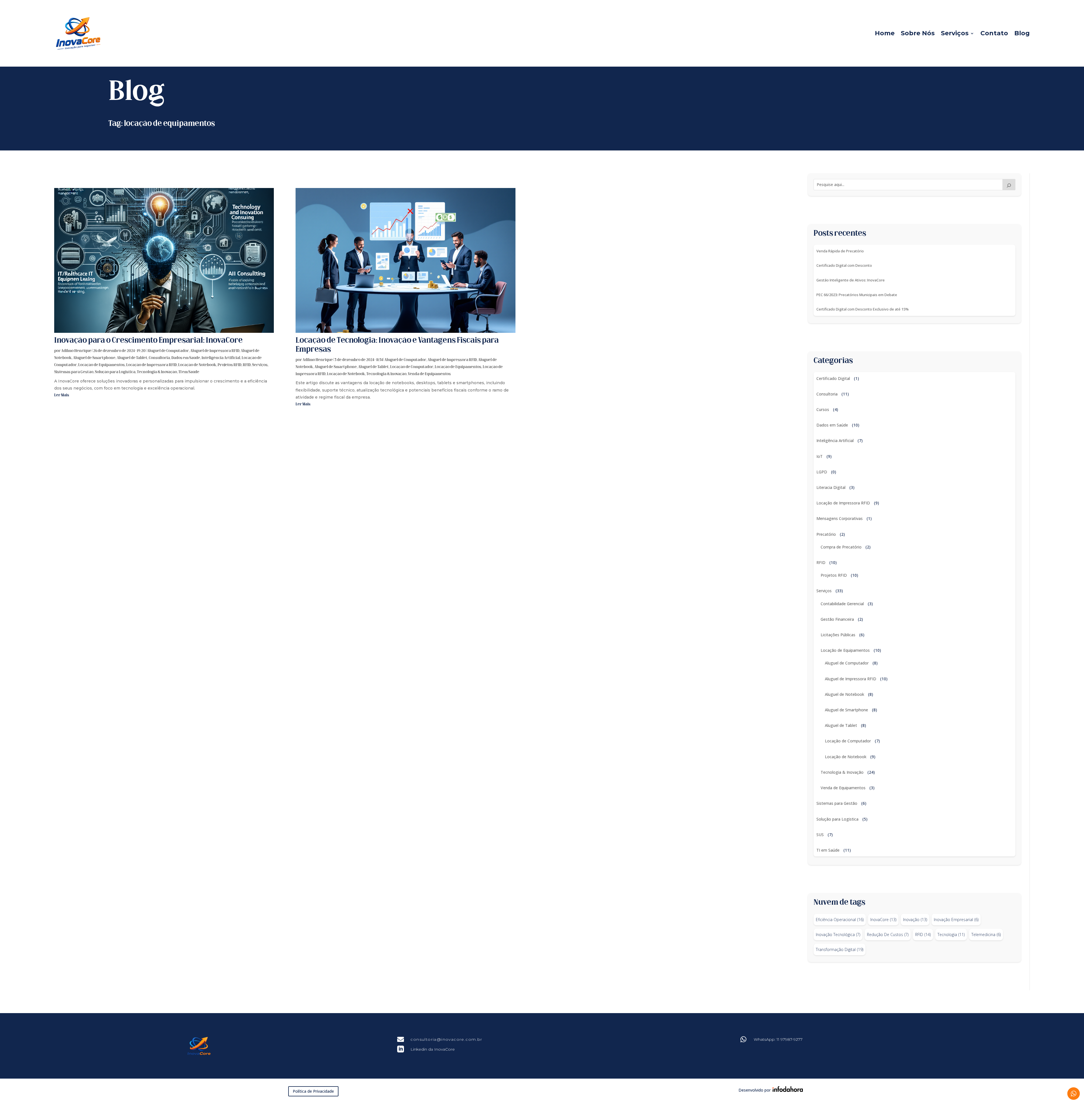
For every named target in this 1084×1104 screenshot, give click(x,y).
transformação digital (839, 949)
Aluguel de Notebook (844, 694)
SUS (820, 834)
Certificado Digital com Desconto (844, 265)
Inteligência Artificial (221, 358)
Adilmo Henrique (76, 351)
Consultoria (159, 358)
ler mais (61, 395)
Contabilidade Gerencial (842, 603)
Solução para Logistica (115, 372)
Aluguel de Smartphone (94, 358)
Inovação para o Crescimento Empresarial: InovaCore (148, 341)
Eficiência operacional (840, 919)
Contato (994, 33)
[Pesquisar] (1008, 184)
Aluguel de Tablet (132, 358)
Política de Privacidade (313, 1091)
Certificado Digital (833, 378)
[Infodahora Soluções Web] (787, 1090)
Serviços (955, 33)
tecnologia (951, 934)
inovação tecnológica (838, 934)
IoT (819, 456)
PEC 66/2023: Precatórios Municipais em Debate (856, 294)
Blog (1022, 33)
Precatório (826, 534)
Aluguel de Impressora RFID (214, 351)
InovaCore (883, 919)
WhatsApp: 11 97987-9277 (778, 1039)
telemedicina (986, 934)
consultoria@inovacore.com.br (446, 1039)
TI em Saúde (188, 372)
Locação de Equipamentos (101, 365)
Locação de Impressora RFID (151, 365)
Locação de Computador (411, 367)
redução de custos (887, 934)
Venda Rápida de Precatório (840, 250)
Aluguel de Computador (168, 351)
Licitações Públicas (838, 634)
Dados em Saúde (185, 358)
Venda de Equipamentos (429, 374)
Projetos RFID (229, 365)
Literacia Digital (830, 487)
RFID (247, 365)
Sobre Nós (918, 33)
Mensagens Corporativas (839, 518)
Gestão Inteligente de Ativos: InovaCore (850, 280)
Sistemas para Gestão (73, 372)
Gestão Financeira (837, 619)
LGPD (821, 472)
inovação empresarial (956, 919)
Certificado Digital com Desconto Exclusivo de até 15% (862, 309)
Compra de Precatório (841, 547)
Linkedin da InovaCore (432, 1049)
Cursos (822, 409)
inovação (915, 919)
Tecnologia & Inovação (157, 372)
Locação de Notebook (197, 365)
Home (885, 33)
